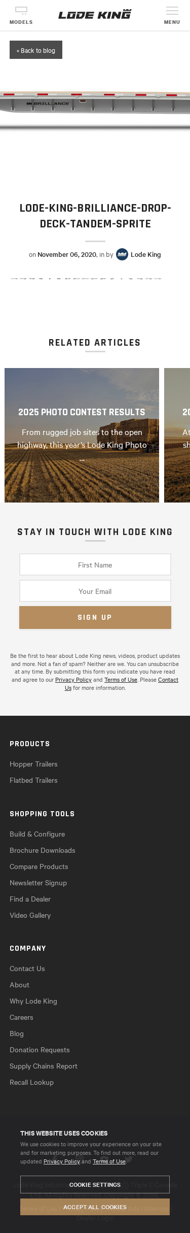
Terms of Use (109, 1161)
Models (21, 22)
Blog (17, 1033)
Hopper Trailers (34, 763)
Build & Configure (37, 833)
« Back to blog (36, 49)
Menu (172, 22)
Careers (21, 1017)
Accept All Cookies (95, 1207)
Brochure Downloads (42, 850)
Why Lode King (33, 1000)
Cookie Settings (95, 1184)
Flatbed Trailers (34, 780)
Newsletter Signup (38, 882)
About (19, 984)
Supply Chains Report (44, 1065)
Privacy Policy (62, 1161)
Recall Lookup (32, 1082)
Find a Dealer (30, 898)
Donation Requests (40, 1049)
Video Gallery (30, 915)
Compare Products (39, 866)
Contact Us (27, 968)
